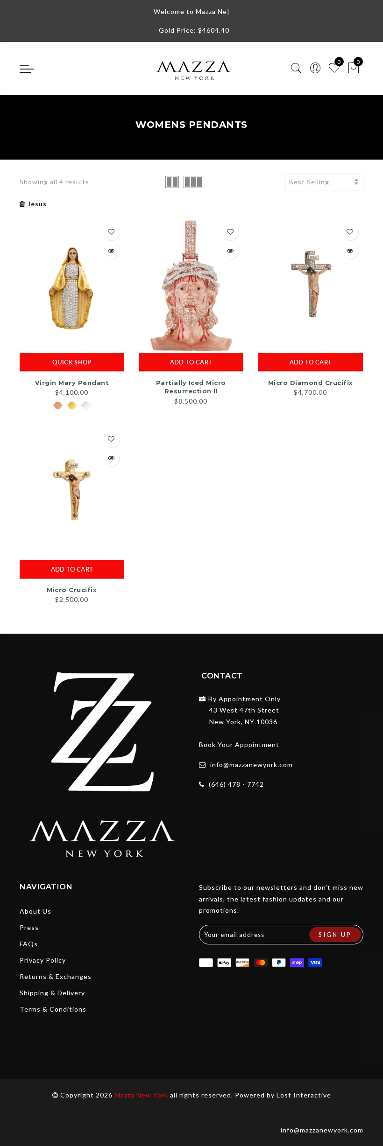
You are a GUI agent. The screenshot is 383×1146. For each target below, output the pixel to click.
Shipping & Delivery (52, 993)
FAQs (29, 944)
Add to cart (191, 362)
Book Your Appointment (239, 744)
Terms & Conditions (53, 1009)
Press (29, 927)
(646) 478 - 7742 (236, 784)
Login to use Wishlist (111, 232)
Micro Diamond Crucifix (310, 382)
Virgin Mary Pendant (72, 382)
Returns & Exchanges (56, 976)
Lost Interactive (304, 1095)
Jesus (37, 204)
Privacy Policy (43, 960)
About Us (35, 911)
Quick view (111, 251)
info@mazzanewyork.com (251, 765)
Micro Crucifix (72, 590)
